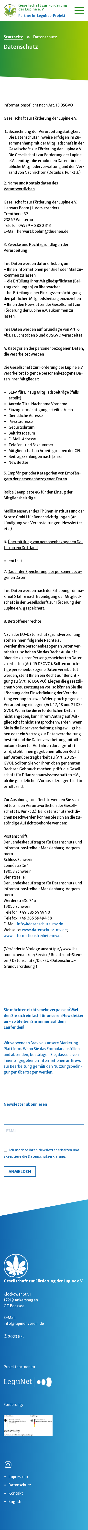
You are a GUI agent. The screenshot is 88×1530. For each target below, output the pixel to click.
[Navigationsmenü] (79, 10)
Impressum (18, 1476)
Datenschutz (20, 1485)
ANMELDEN (20, 1171)
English (15, 1501)
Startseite (13, 37)
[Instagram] (8, 1464)
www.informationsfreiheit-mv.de (33, 935)
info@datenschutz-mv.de (40, 924)
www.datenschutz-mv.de (44, 930)
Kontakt (16, 1493)
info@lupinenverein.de (24, 1323)
